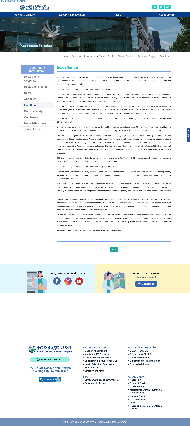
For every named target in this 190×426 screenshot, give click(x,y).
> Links (131, 402)
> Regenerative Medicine (140, 354)
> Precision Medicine (138, 357)
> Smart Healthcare (138, 351)
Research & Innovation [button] (71, 14)
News (27, 92)
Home (66, 56)
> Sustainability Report (94, 383)
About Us (30, 98)
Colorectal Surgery (147, 56)
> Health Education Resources (98, 364)
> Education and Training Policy (144, 361)
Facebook (57, 281)
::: (2, 2)
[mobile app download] (50, 379)
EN (167, 7)
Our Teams (31, 117)
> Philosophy (134, 380)
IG (68, 281)
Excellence (165, 56)
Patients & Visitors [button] (24, 14)
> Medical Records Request (97, 357)
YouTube (79, 281)
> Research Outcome (139, 364)
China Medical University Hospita (49, 349)
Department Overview (31, 78)
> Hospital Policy (136, 396)
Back (114, 250)
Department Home (35, 86)
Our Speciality (33, 111)
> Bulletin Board (91, 367)
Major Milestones (35, 123)
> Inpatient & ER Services (96, 354)
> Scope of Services (138, 383)
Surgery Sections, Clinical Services (117, 56)
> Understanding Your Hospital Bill (100, 361)
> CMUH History (136, 386)
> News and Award (137, 399)
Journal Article (33, 129)
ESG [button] (118, 14)
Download (148, 283)
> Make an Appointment (95, 351)
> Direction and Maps (93, 371)
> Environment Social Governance (100, 380)
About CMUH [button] (166, 14)
